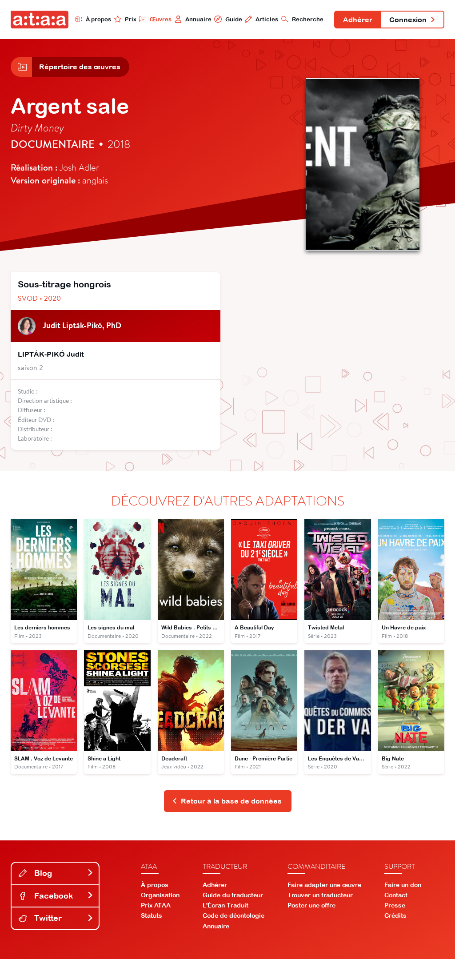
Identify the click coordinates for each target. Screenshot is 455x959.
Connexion (408, 20)
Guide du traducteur (233, 895)
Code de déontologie (233, 915)
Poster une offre (311, 905)
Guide (233, 19)
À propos (98, 19)
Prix (130, 19)
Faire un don (402, 884)
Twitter (47, 918)
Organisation (160, 895)
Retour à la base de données (231, 801)
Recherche (307, 19)
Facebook (52, 895)
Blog (42, 873)
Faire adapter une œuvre (324, 884)
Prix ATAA (156, 905)
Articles (266, 19)
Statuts (151, 915)
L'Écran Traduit (225, 905)
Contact (395, 895)
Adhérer (357, 20)
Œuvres (161, 19)
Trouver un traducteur (320, 895)
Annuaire (198, 19)
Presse (394, 905)
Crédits (395, 915)
